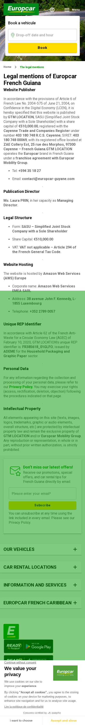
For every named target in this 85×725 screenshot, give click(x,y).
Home (7, 66)
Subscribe (42, 505)
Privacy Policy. (21, 387)
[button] (41, 549)
